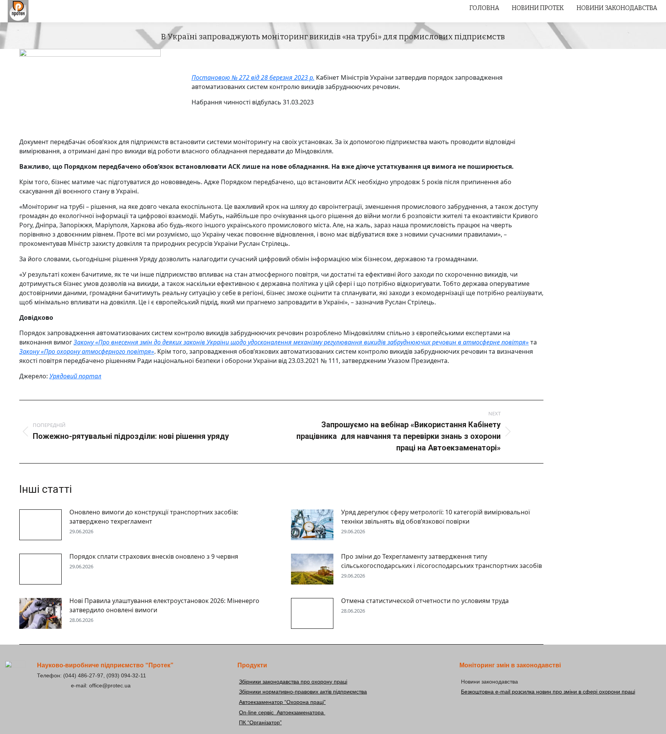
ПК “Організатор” (260, 722)
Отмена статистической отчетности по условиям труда (425, 600)
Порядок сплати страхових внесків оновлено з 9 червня (153, 556)
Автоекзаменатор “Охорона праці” (282, 702)
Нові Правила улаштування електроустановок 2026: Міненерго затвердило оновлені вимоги (164, 605)
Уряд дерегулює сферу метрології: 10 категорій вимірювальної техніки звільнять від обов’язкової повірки (435, 517)
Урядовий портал (75, 376)
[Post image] (40, 524)
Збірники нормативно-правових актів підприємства (303, 692)
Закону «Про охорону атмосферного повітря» (86, 351)
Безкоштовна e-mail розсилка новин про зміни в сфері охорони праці (548, 692)
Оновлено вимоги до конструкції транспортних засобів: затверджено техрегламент (153, 517)
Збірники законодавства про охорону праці (293, 682)
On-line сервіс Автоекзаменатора (282, 712)
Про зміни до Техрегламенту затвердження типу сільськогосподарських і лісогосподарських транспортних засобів (441, 561)
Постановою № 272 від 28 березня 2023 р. (253, 77)
